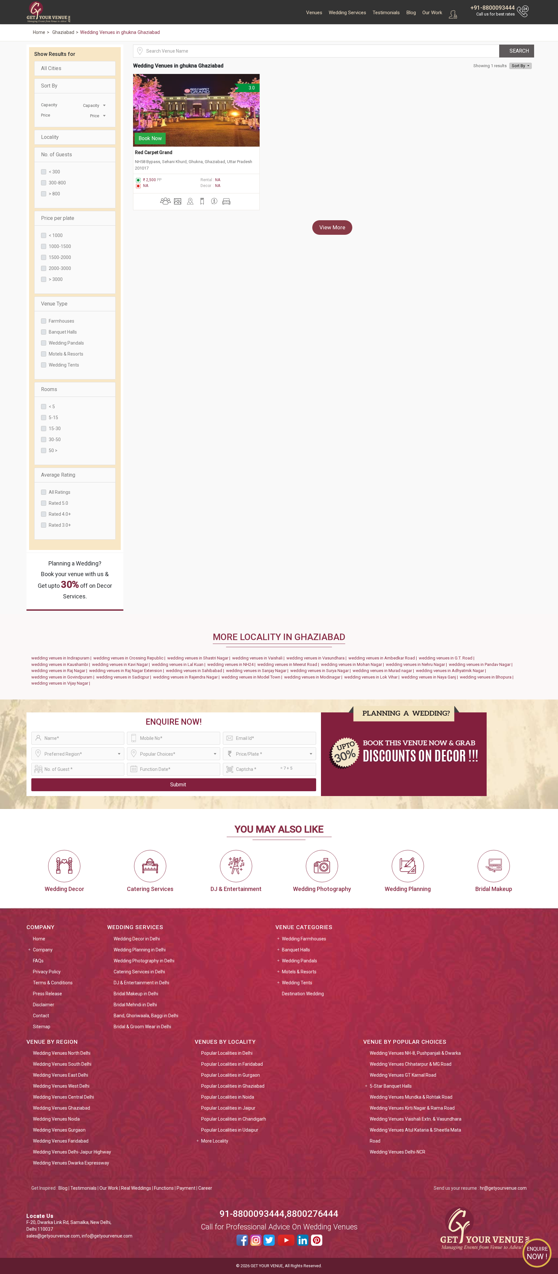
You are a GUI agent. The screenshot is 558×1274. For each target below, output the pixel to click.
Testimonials (386, 13)
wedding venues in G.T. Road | (447, 658)
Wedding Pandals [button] (299, 960)
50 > (53, 450)
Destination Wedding (303, 993)
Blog (411, 13)
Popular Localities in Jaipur (228, 1108)
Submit (178, 785)
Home (39, 938)
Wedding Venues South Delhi (62, 1064)
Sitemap (41, 1026)
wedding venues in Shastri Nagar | (199, 658)
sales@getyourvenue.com (53, 1235)
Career (205, 1188)
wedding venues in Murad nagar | (384, 670)
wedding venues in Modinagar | (314, 677)
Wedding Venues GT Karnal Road (403, 1075)
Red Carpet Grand (153, 152)
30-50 (55, 439)
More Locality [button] (214, 1141)
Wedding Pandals (66, 343)
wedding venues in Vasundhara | (317, 658)
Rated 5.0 (58, 503)
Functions (164, 1188)
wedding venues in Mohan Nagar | (353, 664)
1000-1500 (60, 246)
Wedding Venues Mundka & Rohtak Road (411, 1097)
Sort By (49, 86)
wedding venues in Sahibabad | (196, 670)
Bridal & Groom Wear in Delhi (142, 1026)
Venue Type (54, 304)
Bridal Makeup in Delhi (136, 993)
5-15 (53, 417)
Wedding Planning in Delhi (140, 949)
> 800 (54, 193)
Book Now (150, 138)
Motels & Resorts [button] (299, 971)
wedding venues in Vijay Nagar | (61, 683)
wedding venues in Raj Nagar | (60, 670)
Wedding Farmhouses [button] (304, 938)
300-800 (57, 182)
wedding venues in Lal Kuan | (179, 664)
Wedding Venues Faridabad (60, 1141)
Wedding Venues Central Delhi (63, 1097)
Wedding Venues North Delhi (61, 1053)
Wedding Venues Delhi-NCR (397, 1152)
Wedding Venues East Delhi (60, 1075)
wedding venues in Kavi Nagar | (122, 664)
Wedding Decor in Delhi (137, 938)
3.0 (250, 87)
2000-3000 (60, 268)
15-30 (55, 428)
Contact (41, 1015)
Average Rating (58, 475)
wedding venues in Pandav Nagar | (481, 664)
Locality (50, 137)
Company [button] (43, 949)
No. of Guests (56, 154)
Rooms (49, 389)
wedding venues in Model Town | (253, 677)
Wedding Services (347, 13)
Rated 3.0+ (60, 525)
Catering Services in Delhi (139, 971)
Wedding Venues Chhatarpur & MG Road (410, 1064)
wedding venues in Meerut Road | (289, 664)
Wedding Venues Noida (56, 1119)
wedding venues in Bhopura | (487, 677)
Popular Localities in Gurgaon (230, 1075)
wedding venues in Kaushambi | (61, 664)
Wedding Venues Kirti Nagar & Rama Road (412, 1108)
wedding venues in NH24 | (232, 664)
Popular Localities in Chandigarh (233, 1119)
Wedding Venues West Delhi (61, 1086)
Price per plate (57, 218)
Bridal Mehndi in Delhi (135, 1004)
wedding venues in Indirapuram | (62, 658)
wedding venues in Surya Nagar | (321, 670)
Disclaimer (43, 1004)
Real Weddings (136, 1188)
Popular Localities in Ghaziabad (232, 1086)
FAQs (38, 960)
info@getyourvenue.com (107, 1235)
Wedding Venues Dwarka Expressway (71, 1162)
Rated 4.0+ (60, 514)
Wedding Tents (64, 365)
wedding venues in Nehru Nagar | (417, 664)
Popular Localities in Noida (227, 1097)
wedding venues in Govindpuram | (63, 677)
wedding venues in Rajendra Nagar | (187, 677)
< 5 (52, 406)
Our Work (432, 13)
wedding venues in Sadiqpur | (124, 677)
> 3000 (56, 279)
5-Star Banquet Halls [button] (391, 1086)
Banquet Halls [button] (296, 949)
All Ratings (59, 492)
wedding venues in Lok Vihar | (372, 677)
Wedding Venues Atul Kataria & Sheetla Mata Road (415, 1135)
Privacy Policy (47, 971)
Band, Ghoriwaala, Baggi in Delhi (146, 1015)
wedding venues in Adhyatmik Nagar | (452, 670)
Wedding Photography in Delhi (144, 960)
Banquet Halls (63, 332)
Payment (186, 1188)
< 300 (54, 171)
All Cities (51, 68)
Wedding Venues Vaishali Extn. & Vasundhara (415, 1119)
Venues (314, 13)
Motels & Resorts (66, 354)
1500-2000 (60, 257)
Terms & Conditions (53, 982)
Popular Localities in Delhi (227, 1053)
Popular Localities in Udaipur (229, 1130)
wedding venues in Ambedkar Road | (383, 658)
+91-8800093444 (492, 7)
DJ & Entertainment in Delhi (141, 982)
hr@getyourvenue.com (503, 1188)
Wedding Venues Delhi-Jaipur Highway (72, 1152)
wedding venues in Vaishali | (259, 658)
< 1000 (56, 235)
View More (332, 227)
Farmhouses (61, 321)
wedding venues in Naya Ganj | (430, 677)
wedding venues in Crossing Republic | (130, 658)
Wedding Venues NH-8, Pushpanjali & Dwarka (415, 1053)
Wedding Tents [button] (297, 982)
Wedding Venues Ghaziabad (61, 1108)
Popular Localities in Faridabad (232, 1064)
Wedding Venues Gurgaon (59, 1130)
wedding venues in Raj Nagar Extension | (127, 670)
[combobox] (91, 105)
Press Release (47, 993)
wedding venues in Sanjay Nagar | (258, 670)
